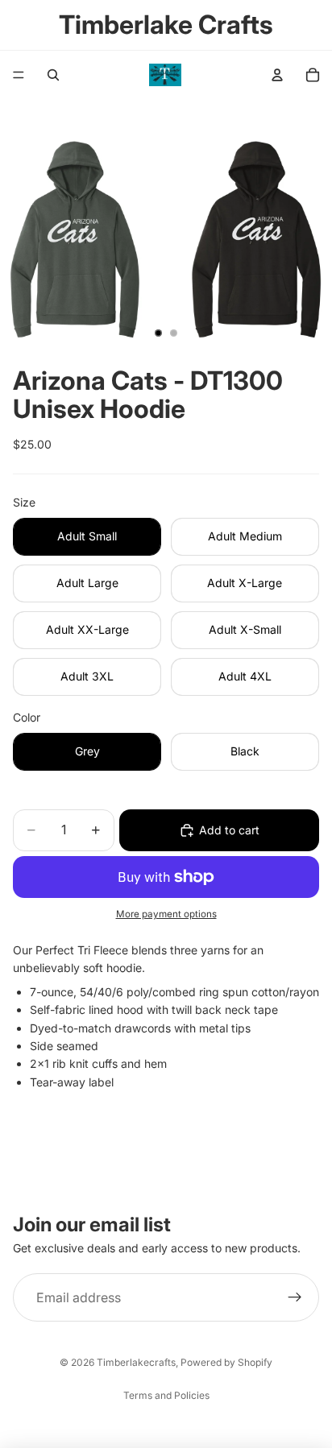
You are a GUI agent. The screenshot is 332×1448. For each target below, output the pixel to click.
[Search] (53, 75)
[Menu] (18, 74)
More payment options (166, 914)
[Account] (277, 75)
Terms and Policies (166, 1395)
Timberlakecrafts (136, 1362)
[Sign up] (295, 1297)
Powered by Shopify (226, 1362)
